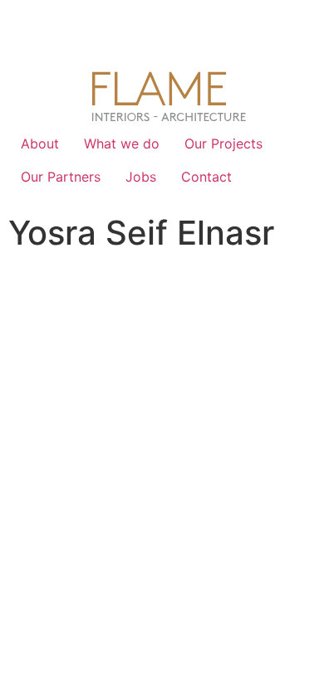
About (40, 143)
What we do (122, 143)
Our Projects (223, 143)
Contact (206, 176)
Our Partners (61, 176)
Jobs (140, 176)
